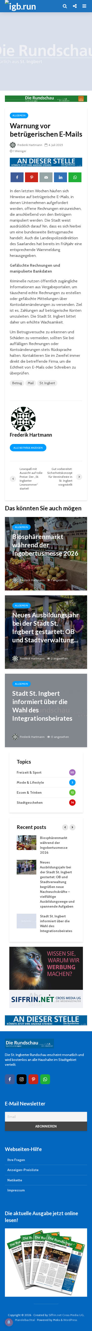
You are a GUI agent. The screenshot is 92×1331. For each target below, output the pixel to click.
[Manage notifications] (9, 1322)
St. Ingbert (47, 383)
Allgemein (19, 115)
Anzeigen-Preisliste (23, 1170)
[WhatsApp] (45, 1079)
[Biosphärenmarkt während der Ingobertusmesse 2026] (46, 553)
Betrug (17, 383)
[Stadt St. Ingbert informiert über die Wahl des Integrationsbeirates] (46, 710)
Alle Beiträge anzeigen (28, 447)
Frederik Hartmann (29, 145)
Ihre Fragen (16, 1160)
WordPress (70, 1320)
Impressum (16, 1190)
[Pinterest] (33, 1079)
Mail (31, 383)
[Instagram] (21, 1079)
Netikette (14, 1180)
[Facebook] (10, 1079)
